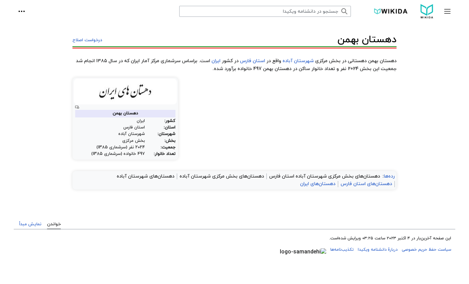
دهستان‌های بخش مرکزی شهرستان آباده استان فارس (324, 176)
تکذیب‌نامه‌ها (342, 249)
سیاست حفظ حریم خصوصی (426, 249)
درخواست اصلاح (87, 40)
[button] (447, 11)
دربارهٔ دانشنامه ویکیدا (378, 249)
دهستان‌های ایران (317, 184)
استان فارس (252, 61)
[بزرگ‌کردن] (77, 107)
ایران (215, 61)
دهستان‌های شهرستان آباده (145, 176)
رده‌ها (389, 176)
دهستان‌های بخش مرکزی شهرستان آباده (222, 176)
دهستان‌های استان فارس (366, 184)
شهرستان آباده (298, 61)
